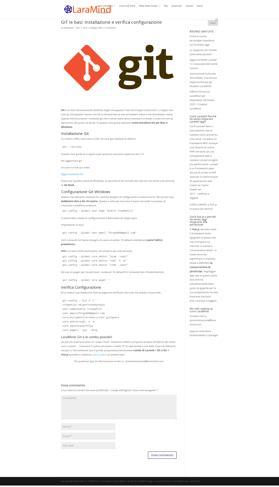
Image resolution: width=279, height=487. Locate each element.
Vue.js (200, 6)
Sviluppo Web (96, 27)
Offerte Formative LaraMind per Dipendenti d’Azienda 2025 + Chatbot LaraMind (202, 100)
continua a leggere (206, 300)
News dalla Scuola (148, 6)
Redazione (69, 27)
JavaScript (177, 6)
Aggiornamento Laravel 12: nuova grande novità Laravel (203, 64)
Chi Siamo (102, 13)
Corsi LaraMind (104, 6)
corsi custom (99, 354)
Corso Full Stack (127, 6)
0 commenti (110, 27)
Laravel (189, 6)
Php (166, 6)
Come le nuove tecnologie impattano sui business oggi (202, 40)
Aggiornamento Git (72, 174)
